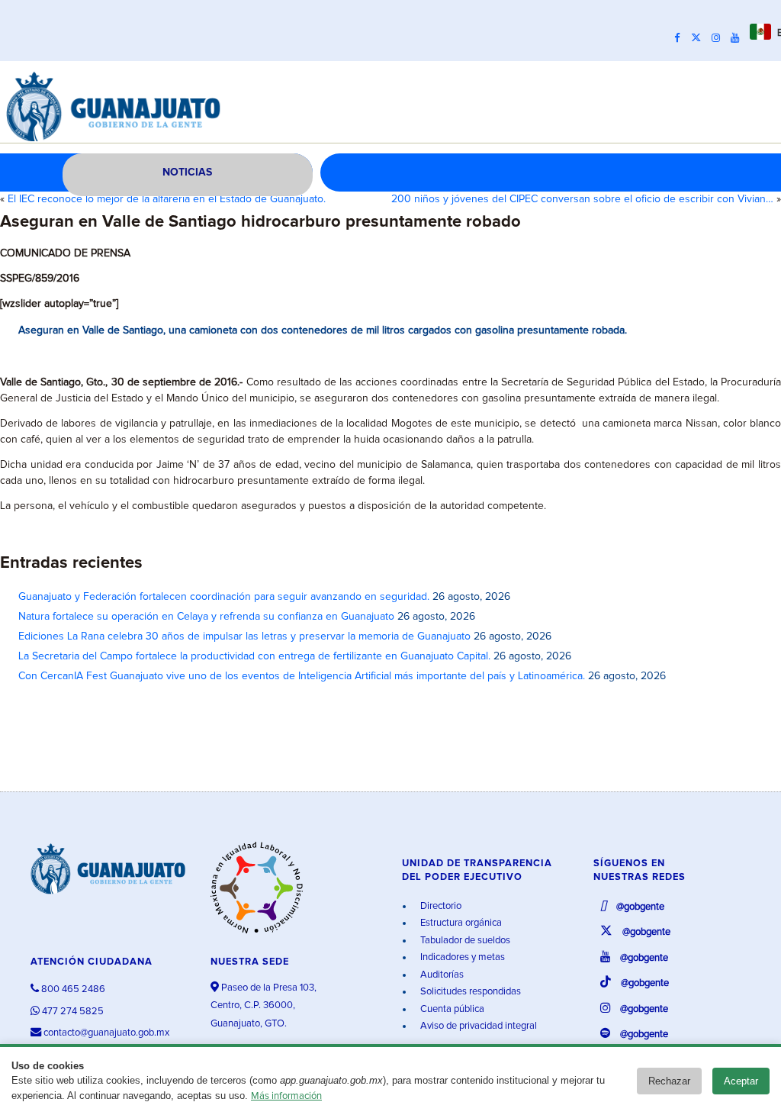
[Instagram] (720, 38)
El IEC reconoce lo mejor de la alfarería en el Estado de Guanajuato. (167, 199)
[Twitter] (700, 38)
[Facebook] (681, 38)
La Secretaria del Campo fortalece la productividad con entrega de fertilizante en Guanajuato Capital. (254, 656)
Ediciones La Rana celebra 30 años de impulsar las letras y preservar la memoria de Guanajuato (244, 636)
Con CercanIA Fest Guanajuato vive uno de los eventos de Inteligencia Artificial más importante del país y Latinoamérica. (301, 676)
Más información (286, 1096)
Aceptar (741, 1081)
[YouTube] (739, 38)
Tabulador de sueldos (464, 941)
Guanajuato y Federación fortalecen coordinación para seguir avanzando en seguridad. (223, 596)
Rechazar (669, 1081)
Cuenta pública (451, 1009)
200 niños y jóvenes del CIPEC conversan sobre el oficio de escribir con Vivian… (582, 199)
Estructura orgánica (460, 923)
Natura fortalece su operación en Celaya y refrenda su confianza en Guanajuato (206, 616)
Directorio (439, 906)
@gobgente (639, 907)
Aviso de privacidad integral (477, 1026)
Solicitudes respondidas (469, 992)
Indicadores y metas (461, 957)
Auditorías (441, 975)
